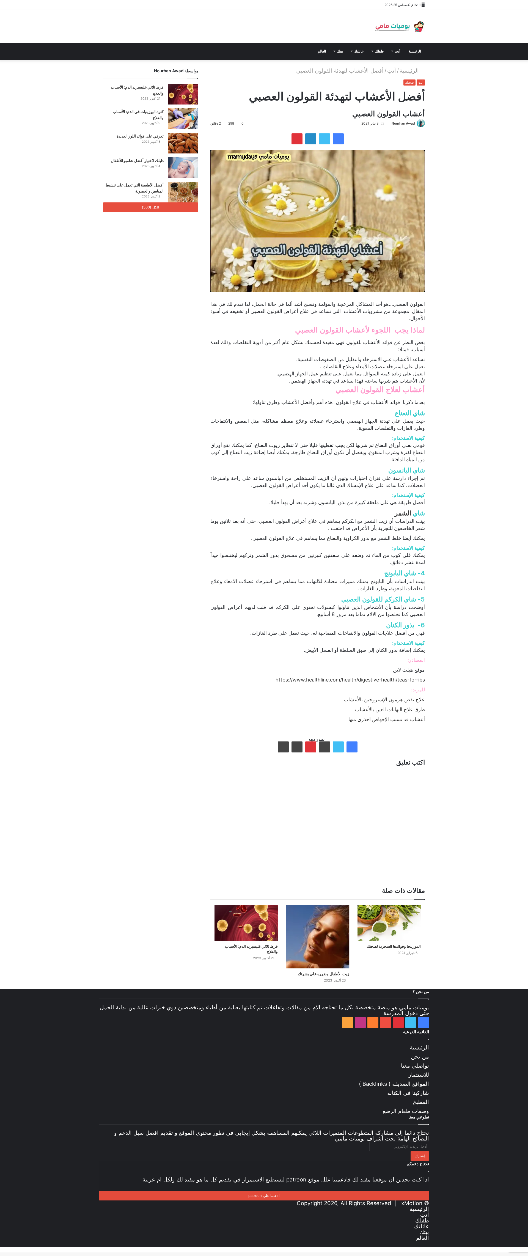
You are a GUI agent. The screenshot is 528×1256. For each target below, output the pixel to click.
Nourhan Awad (403, 123)
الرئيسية (414, 51)
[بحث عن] (165, 51)
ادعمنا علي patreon (264, 1195)
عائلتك (359, 51)
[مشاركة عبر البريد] (297, 746)
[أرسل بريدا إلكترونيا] (389, 123)
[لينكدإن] (310, 138)
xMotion (411, 1203)
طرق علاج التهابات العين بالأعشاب (390, 709)
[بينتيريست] (124, 5)
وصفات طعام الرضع (406, 1111)
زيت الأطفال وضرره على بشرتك (323, 973)
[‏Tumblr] (324, 746)
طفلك (379, 51)
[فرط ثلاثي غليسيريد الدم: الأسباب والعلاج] (246, 923)
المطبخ (421, 1102)
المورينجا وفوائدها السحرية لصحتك (394, 946)
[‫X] (115, 5)
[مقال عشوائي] (173, 5)
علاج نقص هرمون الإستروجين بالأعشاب (384, 699)
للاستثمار (418, 1074)
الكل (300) (150, 207)
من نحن (420, 1056)
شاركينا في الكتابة (408, 1093)
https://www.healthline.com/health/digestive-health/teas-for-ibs (350, 680)
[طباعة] (283, 746)
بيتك (340, 51)
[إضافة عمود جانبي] (181, 5)
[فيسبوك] (107, 5)
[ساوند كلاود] (140, 5)
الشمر (403, 513)
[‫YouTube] (132, 5)
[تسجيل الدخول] (165, 5)
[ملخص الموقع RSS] (157, 5)
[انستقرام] (148, 5)
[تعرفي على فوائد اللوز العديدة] (183, 143)
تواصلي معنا (415, 1065)
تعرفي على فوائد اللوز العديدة (140, 136)
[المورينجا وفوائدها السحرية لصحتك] (389, 923)
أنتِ (397, 51)
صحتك (409, 82)
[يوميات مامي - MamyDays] (399, 26)
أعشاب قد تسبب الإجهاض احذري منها (386, 719)
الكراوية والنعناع (343, 538)
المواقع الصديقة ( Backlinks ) (394, 1084)
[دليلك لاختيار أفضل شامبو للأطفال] (183, 167)
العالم (322, 51)
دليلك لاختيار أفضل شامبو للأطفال (137, 160)
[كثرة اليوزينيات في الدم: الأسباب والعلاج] (183, 118)
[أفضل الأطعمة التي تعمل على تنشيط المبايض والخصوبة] (183, 192)
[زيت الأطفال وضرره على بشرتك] (317, 936)
